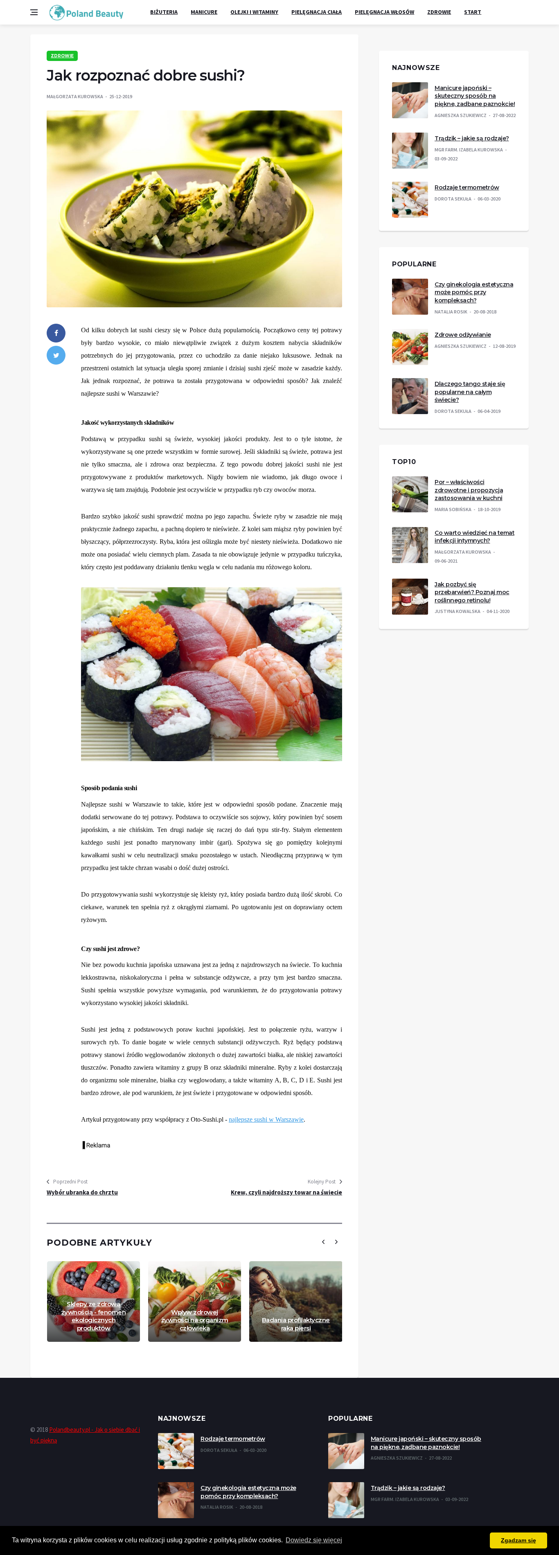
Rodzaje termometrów (467, 187)
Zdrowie (439, 12)
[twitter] (56, 355)
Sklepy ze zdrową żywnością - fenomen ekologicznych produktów (93, 1316)
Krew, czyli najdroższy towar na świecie (286, 1192)
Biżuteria (164, 12)
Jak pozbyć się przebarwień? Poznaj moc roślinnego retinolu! (472, 592)
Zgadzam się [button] (518, 1540)
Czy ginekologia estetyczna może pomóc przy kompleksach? (474, 292)
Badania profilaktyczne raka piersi (296, 1324)
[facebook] (56, 333)
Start (472, 12)
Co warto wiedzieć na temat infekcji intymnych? (474, 537)
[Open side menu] (34, 12)
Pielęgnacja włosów (384, 12)
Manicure (204, 12)
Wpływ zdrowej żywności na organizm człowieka (194, 1320)
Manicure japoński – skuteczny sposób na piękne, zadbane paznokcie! (475, 96)
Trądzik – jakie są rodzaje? (472, 138)
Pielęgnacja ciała (316, 12)
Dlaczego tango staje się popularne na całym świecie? (470, 391)
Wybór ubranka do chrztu (82, 1192)
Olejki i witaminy (254, 12)
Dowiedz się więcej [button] (314, 1540)
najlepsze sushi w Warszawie (266, 1119)
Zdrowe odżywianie (463, 334)
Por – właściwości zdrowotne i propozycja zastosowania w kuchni (469, 490)
